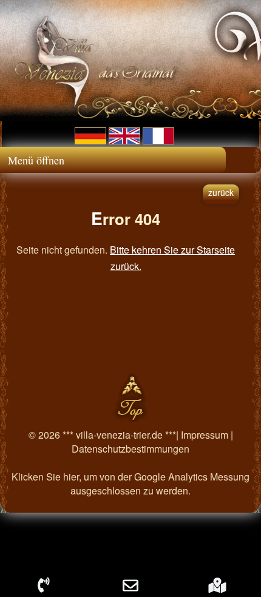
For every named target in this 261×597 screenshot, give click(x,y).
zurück (221, 192)
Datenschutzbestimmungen (130, 449)
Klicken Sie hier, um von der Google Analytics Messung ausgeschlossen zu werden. (130, 484)
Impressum (204, 435)
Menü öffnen (36, 160)
